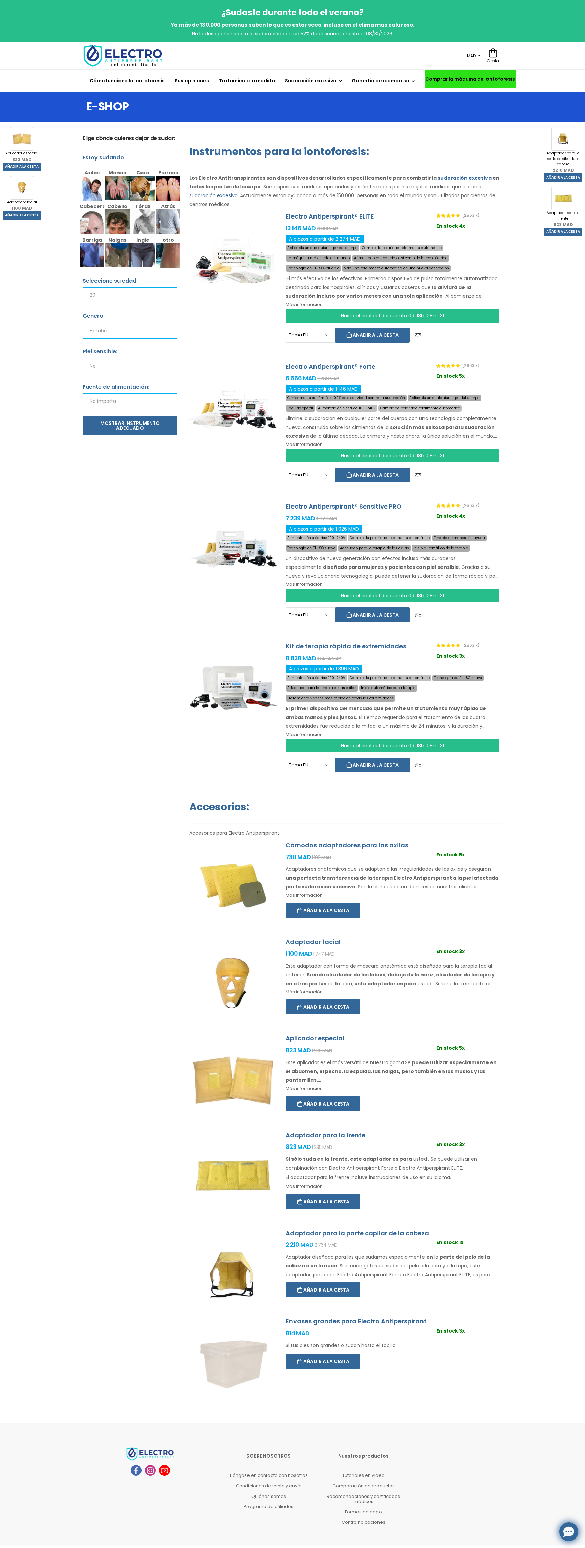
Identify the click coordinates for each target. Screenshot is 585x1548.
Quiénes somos (268, 1496)
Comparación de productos (363, 1486)
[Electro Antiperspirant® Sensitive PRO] (233, 548)
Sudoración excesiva (311, 80)
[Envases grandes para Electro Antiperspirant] (233, 1363)
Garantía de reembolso (380, 80)
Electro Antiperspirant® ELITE (330, 216)
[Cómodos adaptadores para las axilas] (233, 887)
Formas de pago (363, 1512)
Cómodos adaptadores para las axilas (347, 845)
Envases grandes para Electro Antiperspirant (356, 1321)
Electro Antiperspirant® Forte (330, 366)
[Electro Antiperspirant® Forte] (233, 408)
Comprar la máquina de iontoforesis (470, 79)
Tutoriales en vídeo (363, 1475)
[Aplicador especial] (233, 1080)
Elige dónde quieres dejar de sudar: (129, 138)
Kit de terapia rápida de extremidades (346, 646)
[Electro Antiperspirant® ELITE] (233, 258)
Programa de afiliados (269, 1506)
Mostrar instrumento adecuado (130, 425)
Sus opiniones (192, 80)
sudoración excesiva (465, 177)
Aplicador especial (21, 156)
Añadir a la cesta (22, 166)
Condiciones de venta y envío (269, 1486)
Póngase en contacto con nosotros (269, 1475)
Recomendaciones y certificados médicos (363, 1499)
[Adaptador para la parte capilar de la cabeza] (233, 1275)
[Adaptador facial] (233, 983)
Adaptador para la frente (563, 218)
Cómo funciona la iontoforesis (127, 80)
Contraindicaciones (363, 1522)
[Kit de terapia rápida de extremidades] (233, 688)
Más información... (306, 304)
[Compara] (418, 335)
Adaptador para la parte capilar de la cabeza (563, 162)
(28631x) (470, 215)
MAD (471, 56)
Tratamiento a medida (247, 80)
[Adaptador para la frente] (233, 1177)
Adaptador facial (22, 205)
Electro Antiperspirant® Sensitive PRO (344, 506)
